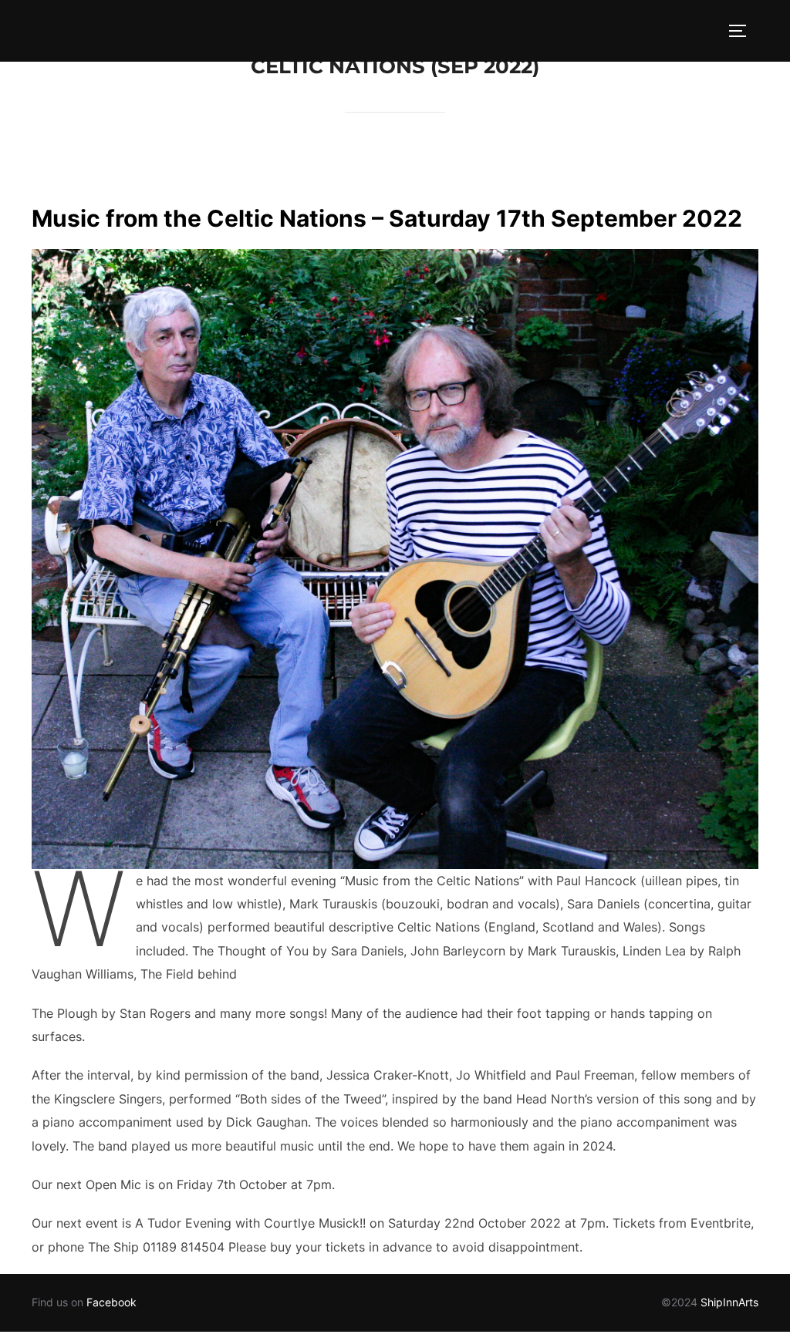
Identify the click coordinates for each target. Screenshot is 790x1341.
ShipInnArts (729, 1302)
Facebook (111, 1302)
